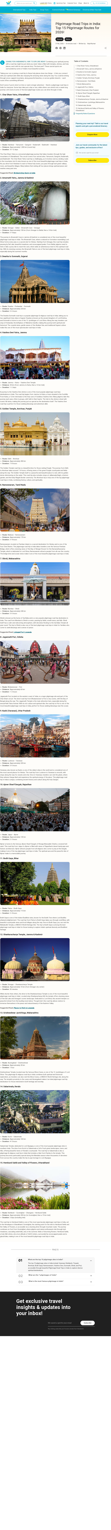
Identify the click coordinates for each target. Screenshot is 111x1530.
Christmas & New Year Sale (92, 10)
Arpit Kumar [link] (91, 43)
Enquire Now (92, 135)
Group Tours (44, 10)
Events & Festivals (58, 10)
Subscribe (92, 160)
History (68, 39)
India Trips (32, 10)
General (59, 39)
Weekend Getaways (73, 10)
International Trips (19, 10)
